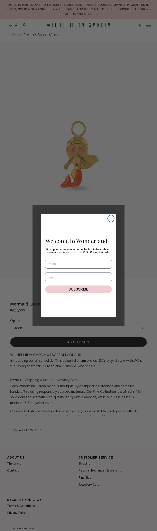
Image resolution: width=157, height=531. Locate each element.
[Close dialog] (111, 218)
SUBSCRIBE (78, 289)
